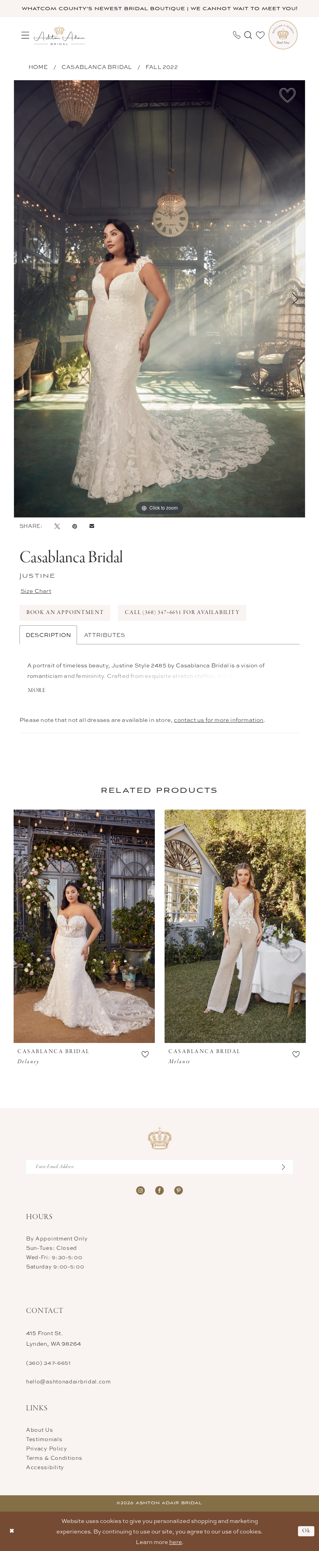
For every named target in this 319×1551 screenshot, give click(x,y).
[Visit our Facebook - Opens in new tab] (159, 1189)
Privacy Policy (46, 1448)
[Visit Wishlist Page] (260, 35)
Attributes (104, 635)
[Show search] (248, 35)
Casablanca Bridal (96, 67)
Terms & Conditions (54, 1457)
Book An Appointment (65, 612)
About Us (39, 1429)
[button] (25, 35)
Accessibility (45, 1467)
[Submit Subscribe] (287, 1167)
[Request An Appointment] (283, 34)
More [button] (37, 690)
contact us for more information (218, 720)
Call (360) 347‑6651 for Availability (182, 612)
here (175, 1542)
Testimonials (44, 1439)
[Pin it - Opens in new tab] (74, 525)
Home (38, 67)
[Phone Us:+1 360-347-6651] (236, 35)
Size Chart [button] (36, 591)
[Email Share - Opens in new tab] (92, 526)
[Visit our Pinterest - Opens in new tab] (178, 1189)
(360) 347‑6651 (48, 1362)
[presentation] (84, 926)
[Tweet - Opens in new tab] (57, 525)
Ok (306, 1531)
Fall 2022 (161, 67)
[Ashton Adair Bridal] (59, 35)
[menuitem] (25, 35)
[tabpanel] (159, 298)
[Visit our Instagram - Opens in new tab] (140, 1189)
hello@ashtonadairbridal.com (68, 1381)
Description (48, 635)
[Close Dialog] (12, 1531)
